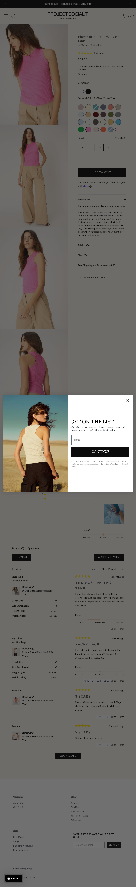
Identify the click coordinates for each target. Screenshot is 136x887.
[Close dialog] (127, 400)
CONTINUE (100, 451)
